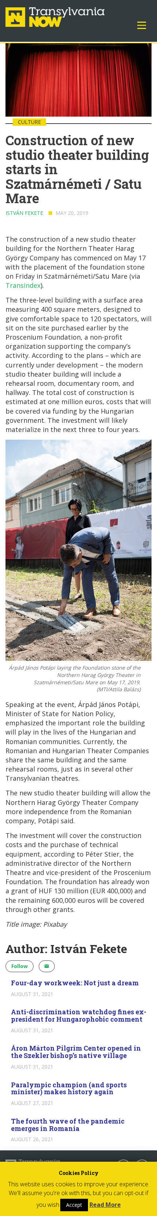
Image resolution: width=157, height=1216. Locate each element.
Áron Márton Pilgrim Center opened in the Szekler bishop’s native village (76, 1052)
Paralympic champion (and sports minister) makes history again (69, 1088)
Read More (105, 1205)
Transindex (23, 285)
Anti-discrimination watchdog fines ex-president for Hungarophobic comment (78, 1015)
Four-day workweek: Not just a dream (75, 982)
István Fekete (24, 212)
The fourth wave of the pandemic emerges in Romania (68, 1125)
